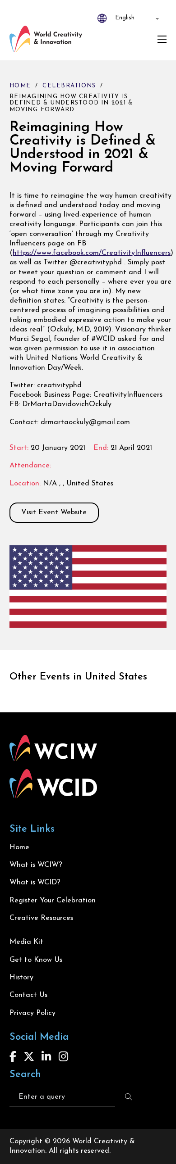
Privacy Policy (32, 1013)
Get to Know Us (35, 960)
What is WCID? (34, 882)
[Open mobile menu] (162, 39)
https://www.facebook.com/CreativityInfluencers (92, 253)
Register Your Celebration (52, 900)
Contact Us (28, 995)
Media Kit (26, 942)
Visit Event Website (54, 512)
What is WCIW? (35, 865)
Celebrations (69, 86)
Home (20, 86)
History (21, 977)
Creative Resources (41, 918)
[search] (128, 1097)
